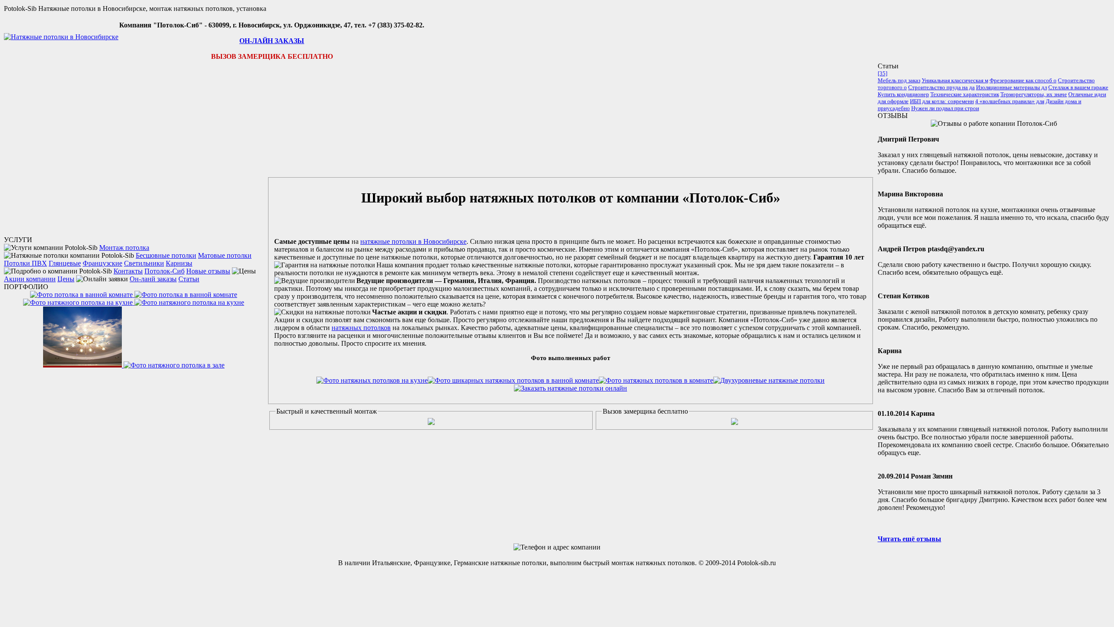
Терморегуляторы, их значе (1033, 94)
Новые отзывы (208, 271)
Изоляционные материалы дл (1011, 87)
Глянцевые (65, 263)
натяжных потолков (361, 327)
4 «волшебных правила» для (1009, 101)
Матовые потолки (225, 255)
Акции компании (30, 279)
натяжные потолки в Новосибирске (413, 241)
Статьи (188, 279)
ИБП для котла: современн (942, 101)
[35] (882, 73)
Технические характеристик (964, 94)
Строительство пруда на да (941, 87)
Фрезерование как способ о (1023, 80)
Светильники (144, 263)
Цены (65, 279)
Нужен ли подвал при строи (945, 108)
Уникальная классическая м (955, 80)
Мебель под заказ (899, 80)
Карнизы (179, 263)
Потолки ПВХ (25, 263)
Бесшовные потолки (166, 255)
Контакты (128, 271)
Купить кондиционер (903, 94)
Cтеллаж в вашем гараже (1078, 87)
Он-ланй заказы (153, 279)
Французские (102, 263)
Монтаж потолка (124, 247)
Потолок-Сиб (164, 271)
